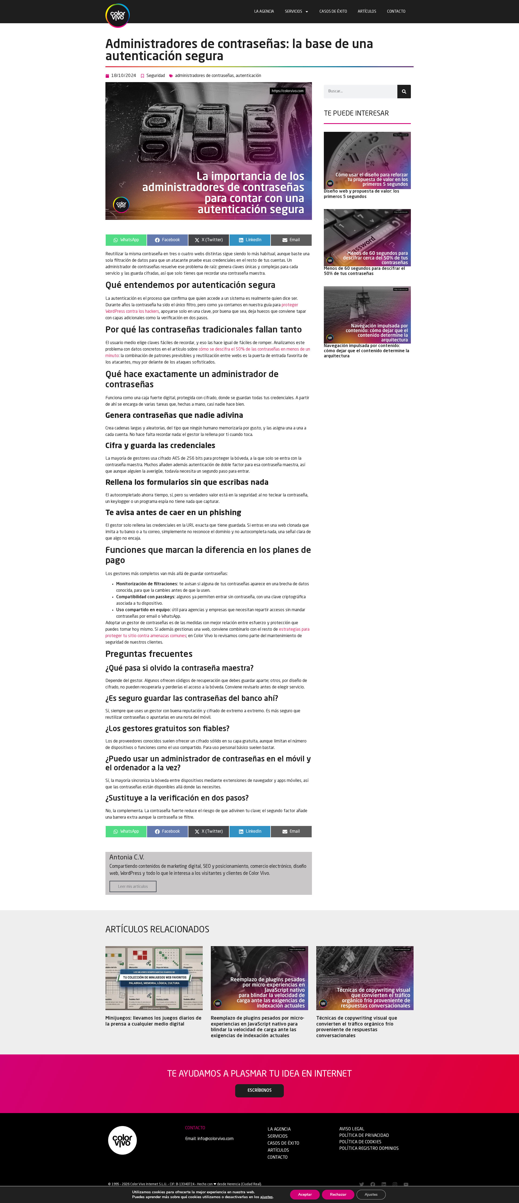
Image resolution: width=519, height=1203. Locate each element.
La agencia (264, 12)
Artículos (367, 12)
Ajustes (371, 1194)
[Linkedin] (384, 1184)
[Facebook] (373, 1184)
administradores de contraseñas (204, 76)
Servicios (293, 12)
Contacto (396, 12)
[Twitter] (362, 1184)
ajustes (266, 1197)
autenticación (248, 76)
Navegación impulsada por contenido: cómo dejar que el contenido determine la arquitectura (366, 351)
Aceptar (305, 1194)
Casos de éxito (333, 12)
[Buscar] (404, 91)
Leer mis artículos (133, 887)
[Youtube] (406, 1184)
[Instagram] (395, 1184)
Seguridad (156, 76)
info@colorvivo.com (215, 1139)
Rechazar (338, 1194)
